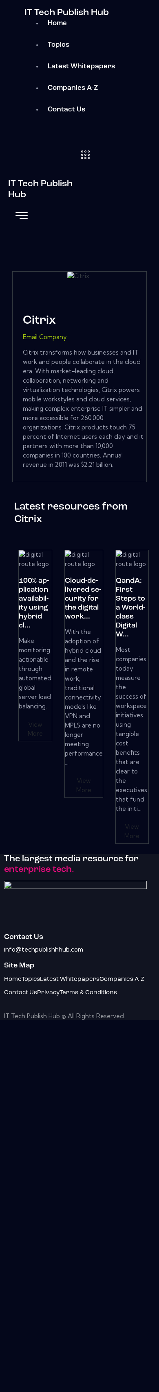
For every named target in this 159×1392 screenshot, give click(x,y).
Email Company (45, 337)
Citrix (39, 320)
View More (35, 729)
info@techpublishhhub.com (43, 949)
